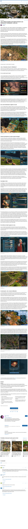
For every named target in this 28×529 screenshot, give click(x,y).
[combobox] (4, 465)
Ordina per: (2, 465)
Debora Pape (4, 24)
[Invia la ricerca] (4, 3)
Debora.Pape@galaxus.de (8, 417)
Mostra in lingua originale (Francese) (7, 493)
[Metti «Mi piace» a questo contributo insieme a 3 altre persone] (23, 467)
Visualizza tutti (6, 434)
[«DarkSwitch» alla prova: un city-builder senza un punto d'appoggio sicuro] (17, 448)
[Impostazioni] (21, 1)
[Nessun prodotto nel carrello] (26, 1)
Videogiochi (7, 425)
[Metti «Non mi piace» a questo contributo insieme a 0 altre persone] (26, 467)
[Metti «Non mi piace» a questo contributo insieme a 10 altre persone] (26, 483)
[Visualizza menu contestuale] (22, 467)
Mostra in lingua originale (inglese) (7, 479)
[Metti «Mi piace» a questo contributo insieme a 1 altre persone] (23, 475)
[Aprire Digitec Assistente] (25, 1)
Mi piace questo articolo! (14, 408)
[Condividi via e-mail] (10, 411)
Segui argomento (25, 425)
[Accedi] (23, 1)
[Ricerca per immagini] (26, 3)
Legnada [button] (3, 467)
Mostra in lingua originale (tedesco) (7, 486)
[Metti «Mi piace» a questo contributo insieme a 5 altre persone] (23, 488)
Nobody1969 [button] (3, 474)
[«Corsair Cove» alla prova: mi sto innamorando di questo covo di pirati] (6, 448)
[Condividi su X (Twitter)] (15, 411)
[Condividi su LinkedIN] (17, 411)
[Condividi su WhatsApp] (12, 411)
